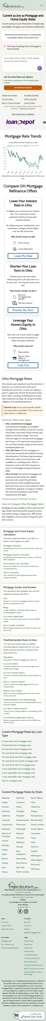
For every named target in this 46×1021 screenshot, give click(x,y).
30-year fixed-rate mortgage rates (17, 753)
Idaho (4, 854)
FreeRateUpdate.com (23, 885)
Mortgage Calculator (31, 95)
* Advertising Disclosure (27, 108)
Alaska (4, 802)
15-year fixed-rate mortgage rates (16, 745)
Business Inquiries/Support (10, 948)
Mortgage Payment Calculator (16, 555)
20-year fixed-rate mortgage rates (17, 749)
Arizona (5, 807)
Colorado (6, 820)
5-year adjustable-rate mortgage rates (18, 773)
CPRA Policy (28, 944)
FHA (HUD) (23, 499)
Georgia (5, 845)
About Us (27, 922)
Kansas (5, 872)
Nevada (19, 847)
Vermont (35, 847)
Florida (5, 841)
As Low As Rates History (14, 673)
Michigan (20, 811)
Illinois (4, 858)
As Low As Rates (7, 99)
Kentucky (20, 798)
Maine (19, 807)
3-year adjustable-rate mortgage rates (18, 769)
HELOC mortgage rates (12, 781)
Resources (4, 922)
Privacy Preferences (30, 962)
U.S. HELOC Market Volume (15, 708)
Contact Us (27, 926)
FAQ (5, 598)
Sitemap (27, 929)
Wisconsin (35, 864)
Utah (33, 842)
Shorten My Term (23, 310)
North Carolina (22, 872)
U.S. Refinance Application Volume (18, 717)
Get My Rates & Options (23, 88)
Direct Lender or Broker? (14, 625)
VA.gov (33, 499)
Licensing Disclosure (31, 955)
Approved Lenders (7, 929)
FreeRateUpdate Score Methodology (19, 700)
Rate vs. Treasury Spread (11, 103)
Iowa (4, 867)
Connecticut (7, 824)
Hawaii (5, 850)
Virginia (34, 851)
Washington (36, 855)
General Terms (29, 951)
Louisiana (20, 802)
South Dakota (37, 829)
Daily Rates (8, 657)
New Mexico (21, 863)
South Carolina (37, 824)
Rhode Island (36, 820)
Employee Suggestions (32, 933)
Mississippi (21, 829)
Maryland (20, 816)
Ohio (33, 802)
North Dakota (37, 798)
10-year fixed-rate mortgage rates (17, 741)
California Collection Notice (33, 965)
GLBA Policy (28, 948)
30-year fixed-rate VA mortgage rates (18, 765)
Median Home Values (9, 95)
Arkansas (6, 811)
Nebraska (20, 842)
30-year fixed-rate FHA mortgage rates (19, 757)
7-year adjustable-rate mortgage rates (18, 777)
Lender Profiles (29, 103)
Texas (33, 838)
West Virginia (36, 860)
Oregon (34, 811)
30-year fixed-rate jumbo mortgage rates (20, 761)
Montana (20, 838)
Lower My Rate (23, 256)
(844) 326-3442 (33, 1016)
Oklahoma (35, 807)
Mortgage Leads (6, 941)
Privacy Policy (28, 941)
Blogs (5, 607)
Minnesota (21, 824)
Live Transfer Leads (7, 944)
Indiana (5, 863)
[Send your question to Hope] (39, 68)
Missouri (20, 833)
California (6, 816)
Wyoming (35, 869)
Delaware (6, 829)
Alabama (5, 798)
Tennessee (35, 833)
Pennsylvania (36, 816)
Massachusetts (22, 820)
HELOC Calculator (30, 99)
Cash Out (23, 365)
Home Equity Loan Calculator (16, 563)
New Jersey (21, 858)
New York (20, 867)
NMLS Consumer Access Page (23, 897)
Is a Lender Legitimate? (13, 616)
